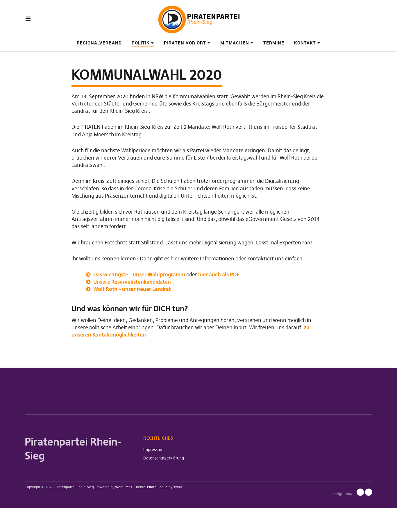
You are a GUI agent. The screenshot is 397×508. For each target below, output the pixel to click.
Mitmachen (234, 43)
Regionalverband (99, 43)
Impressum (153, 449)
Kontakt (305, 43)
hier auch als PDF (218, 274)
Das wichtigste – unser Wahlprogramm (139, 274)
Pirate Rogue (157, 487)
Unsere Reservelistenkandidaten (132, 281)
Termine (273, 43)
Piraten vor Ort (185, 43)
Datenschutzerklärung (163, 458)
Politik (141, 43)
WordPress (123, 487)
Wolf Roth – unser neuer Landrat (132, 289)
